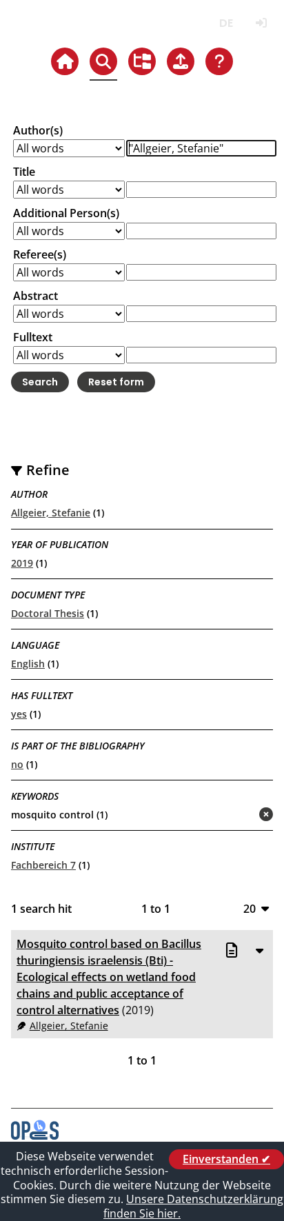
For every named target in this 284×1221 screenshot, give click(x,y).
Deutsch (226, 23)
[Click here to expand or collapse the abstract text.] (259, 950)
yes (19, 713)
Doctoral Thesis (47, 613)
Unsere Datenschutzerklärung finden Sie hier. (193, 1206)
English (28, 663)
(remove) (239, 815)
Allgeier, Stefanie (50, 512)
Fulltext (32, 337)
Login (261, 23)
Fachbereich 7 (43, 864)
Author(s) (38, 130)
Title (24, 171)
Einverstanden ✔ (226, 1159)
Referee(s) (39, 254)
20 (249, 908)
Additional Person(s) (66, 213)
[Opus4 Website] (35, 1135)
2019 (22, 562)
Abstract (35, 295)
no (17, 764)
